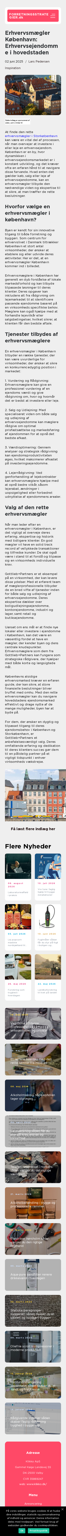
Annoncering (33, 1503)
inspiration (13, 68)
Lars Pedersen (39, 61)
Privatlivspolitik (38, 1530)
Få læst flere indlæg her (33, 829)
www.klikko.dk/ (37, 1484)
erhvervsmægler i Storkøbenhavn (31, 136)
